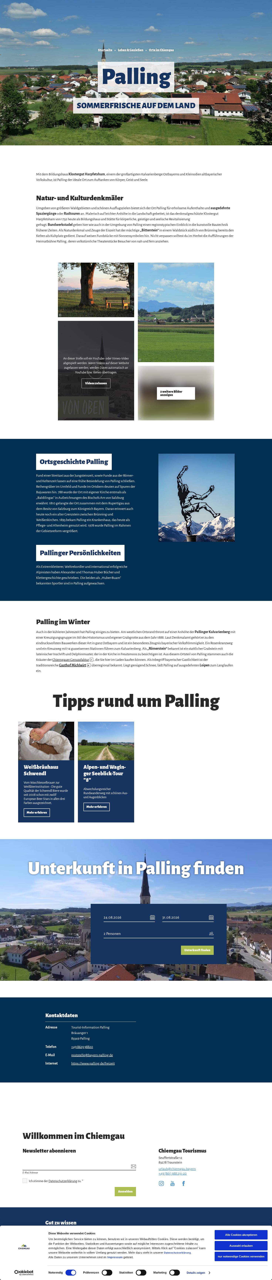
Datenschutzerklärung (177, 1252)
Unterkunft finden (197, 950)
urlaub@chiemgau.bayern (177, 1169)
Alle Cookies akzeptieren (241, 1234)
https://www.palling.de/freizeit (93, 1063)
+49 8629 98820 (82, 1047)
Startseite (105, 50)
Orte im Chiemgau (161, 50)
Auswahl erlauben (241, 1245)
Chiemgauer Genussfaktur (72, 660)
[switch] (107, 1273)
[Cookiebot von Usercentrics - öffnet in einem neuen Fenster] (24, 1273)
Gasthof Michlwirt (74, 665)
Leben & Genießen (130, 50)
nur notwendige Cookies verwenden (241, 1256)
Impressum (115, 1257)
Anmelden (125, 1191)
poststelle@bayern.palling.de (92, 1055)
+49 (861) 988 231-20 (173, 1173)
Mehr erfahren (46, 772)
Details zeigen (196, 1272)
